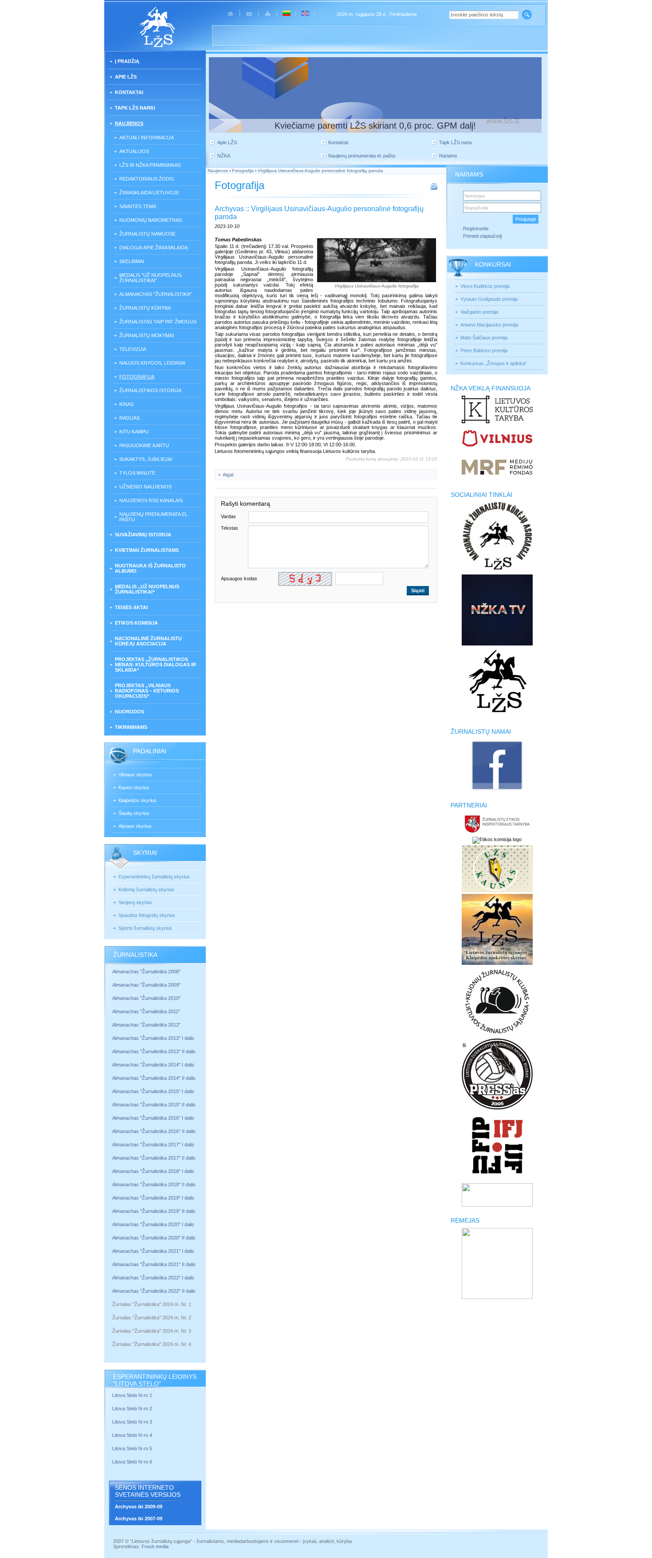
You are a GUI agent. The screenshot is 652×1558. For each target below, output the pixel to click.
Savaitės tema (137, 206)
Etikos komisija (136, 623)
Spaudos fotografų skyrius (146, 915)
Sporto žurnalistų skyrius (145, 928)
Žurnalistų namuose (147, 233)
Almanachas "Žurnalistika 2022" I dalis (153, 1277)
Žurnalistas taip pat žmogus (157, 321)
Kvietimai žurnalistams (147, 550)
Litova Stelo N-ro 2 (132, 1408)
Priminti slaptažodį (482, 236)
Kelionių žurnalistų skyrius (146, 889)
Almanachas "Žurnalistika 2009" (146, 985)
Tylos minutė (137, 473)
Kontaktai (129, 92)
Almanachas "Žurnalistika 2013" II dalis (154, 1051)
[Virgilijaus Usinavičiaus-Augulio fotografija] (376, 260)
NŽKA (223, 155)
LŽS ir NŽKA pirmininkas (150, 165)
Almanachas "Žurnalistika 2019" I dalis (154, 1197)
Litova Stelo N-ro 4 (132, 1435)
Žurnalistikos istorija (150, 390)
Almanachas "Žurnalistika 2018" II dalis (154, 1184)
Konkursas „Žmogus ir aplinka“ (493, 363)
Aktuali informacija (146, 137)
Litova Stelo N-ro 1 (132, 1395)
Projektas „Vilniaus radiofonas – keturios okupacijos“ (147, 691)
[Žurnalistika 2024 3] (113, 1337)
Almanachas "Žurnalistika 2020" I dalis (154, 1224)
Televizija (132, 349)
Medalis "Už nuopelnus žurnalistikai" (150, 277)
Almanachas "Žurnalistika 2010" (146, 998)
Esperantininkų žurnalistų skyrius (154, 876)
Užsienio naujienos (145, 486)
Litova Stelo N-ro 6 (132, 1461)
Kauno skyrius (133, 787)
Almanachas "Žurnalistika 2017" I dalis (153, 1144)
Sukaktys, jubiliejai (145, 459)
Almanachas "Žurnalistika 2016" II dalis (154, 1131)
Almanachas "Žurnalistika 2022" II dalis (154, 1291)
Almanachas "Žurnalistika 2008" (146, 971)
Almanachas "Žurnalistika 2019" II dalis (154, 1211)
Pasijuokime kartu (144, 445)
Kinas (126, 404)
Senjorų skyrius (135, 902)
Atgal (228, 474)
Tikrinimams (131, 727)
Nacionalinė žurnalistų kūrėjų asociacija (148, 641)
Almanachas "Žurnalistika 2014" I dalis (153, 1064)
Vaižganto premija (479, 312)
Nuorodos (129, 711)
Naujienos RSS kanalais (151, 500)
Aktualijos (134, 151)
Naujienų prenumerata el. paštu (154, 516)
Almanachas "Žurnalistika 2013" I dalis (153, 1038)
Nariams (448, 155)
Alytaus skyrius (135, 826)
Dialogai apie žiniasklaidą (153, 247)
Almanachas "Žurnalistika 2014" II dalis (154, 1078)
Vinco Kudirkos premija (485, 286)
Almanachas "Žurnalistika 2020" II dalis (154, 1237)
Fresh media (155, 1546)
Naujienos (129, 123)
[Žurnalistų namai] (497, 789)
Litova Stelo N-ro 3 (132, 1421)
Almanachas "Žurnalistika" (155, 294)
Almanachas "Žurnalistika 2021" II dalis (154, 1264)
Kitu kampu (134, 431)
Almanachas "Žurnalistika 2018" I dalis (154, 1171)
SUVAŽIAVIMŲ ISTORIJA (143, 534)
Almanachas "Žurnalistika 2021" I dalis (153, 1251)
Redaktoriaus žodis (146, 178)
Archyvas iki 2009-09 (138, 1506)
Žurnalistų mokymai (146, 335)
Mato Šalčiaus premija (483, 337)
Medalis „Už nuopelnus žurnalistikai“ (147, 589)
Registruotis (476, 228)
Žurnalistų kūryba (145, 308)
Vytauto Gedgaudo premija (489, 299)
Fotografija (136, 376)
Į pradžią (127, 61)
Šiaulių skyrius (133, 813)
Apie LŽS (126, 76)
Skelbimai (131, 261)
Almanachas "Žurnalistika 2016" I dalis (153, 1118)
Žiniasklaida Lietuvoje (149, 192)
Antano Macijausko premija (489, 324)
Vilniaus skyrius (135, 774)
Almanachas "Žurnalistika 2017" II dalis (154, 1158)
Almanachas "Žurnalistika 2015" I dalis (153, 1091)
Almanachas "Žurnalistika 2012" (147, 1024)
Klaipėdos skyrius (137, 800)
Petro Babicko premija (483, 350)
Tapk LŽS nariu (135, 107)
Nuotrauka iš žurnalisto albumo (150, 568)
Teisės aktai (131, 607)
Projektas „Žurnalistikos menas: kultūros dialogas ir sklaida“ (155, 665)
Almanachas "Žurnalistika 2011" (146, 1011)
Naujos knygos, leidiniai (152, 363)
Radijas (129, 418)
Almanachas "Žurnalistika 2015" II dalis (154, 1104)
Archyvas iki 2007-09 (138, 1518)
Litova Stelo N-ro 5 (132, 1448)
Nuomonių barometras (150, 220)
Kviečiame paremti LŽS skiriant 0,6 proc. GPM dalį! (375, 125)
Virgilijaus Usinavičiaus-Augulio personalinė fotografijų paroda (320, 170)
